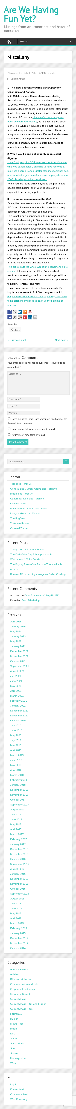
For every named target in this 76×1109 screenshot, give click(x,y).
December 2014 (19, 938)
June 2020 (16, 730)
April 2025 (16, 621)
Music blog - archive (21, 493)
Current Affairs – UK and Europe (28, 1003)
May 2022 (15, 641)
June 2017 (16, 819)
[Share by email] (35, 317)
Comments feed (19, 1094)
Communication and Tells (24, 984)
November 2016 (19, 854)
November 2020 (19, 715)
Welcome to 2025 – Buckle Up (27, 559)
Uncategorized (18, 1058)
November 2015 (19, 883)
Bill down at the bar (21, 979)
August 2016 (17, 868)
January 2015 (18, 933)
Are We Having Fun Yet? (31, 14)
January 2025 (18, 626)
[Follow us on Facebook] (9, 312)
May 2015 (15, 913)
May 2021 (15, 685)
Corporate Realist (20, 994)
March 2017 (17, 834)
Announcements (19, 969)
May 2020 (15, 735)
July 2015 (15, 903)
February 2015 (18, 928)
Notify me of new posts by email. (28, 435)
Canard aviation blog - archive (27, 498)
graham (14, 73)
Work (13, 1063)
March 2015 (17, 923)
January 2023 (18, 636)
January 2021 (18, 705)
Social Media (17, 1043)
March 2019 (17, 755)
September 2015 (19, 893)
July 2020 (15, 725)
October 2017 (18, 799)
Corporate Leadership (22, 989)
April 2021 (16, 690)
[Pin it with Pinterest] (25, 317)
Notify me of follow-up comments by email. (33, 429)
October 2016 (18, 859)
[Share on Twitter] (15, 317)
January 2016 (18, 873)
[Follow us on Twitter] (15, 312)
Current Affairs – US (21, 1008)
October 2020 (18, 720)
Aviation (14, 974)
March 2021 (17, 695)
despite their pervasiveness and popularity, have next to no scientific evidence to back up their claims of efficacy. (37, 300)
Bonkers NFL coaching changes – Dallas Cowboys (38, 574)
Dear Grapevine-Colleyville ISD (41, 595)
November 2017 (19, 794)
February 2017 (18, 839)
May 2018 (15, 765)
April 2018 (16, 770)
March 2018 (17, 774)
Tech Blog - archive (21, 483)
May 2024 (15, 631)
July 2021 (15, 676)
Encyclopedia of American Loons (28, 508)
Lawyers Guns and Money (25, 513)
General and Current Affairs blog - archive (33, 488)
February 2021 (18, 700)
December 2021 (19, 651)
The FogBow (17, 518)
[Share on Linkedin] (30, 317)
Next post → (62, 340)
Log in (13, 1084)
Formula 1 (16, 1013)
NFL (12, 1033)
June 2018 (16, 760)
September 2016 (19, 864)
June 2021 (16, 680)
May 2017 (15, 824)
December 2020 (19, 710)
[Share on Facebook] (9, 317)
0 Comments (48, 73)
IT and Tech (17, 1023)
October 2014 (18, 948)
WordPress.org (18, 1099)
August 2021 (17, 671)
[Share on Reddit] (20, 317)
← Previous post (16, 340)
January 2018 (18, 784)
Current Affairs (18, 79)
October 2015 (18, 888)
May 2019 (15, 745)
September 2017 (19, 804)
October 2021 (18, 661)
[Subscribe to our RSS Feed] (25, 312)
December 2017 (19, 789)
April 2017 (16, 829)
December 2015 (19, 878)
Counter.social (18, 503)
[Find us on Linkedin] (20, 312)
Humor (14, 1018)
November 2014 (19, 943)
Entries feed (17, 1089)
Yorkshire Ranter (19, 523)
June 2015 (16, 908)
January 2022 (18, 646)
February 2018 (18, 779)
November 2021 (19, 656)
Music (13, 1028)
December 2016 (19, 849)
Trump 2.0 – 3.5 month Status (27, 549)
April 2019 (16, 750)
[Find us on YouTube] (30, 312)
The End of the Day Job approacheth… (32, 554)
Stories (14, 1053)
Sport (13, 1048)
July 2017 (15, 814)
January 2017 (18, 844)
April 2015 (16, 918)
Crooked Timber (19, 528)
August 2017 (17, 809)
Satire (13, 1038)
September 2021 (19, 666)
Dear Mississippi (31, 600)
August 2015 (17, 898)
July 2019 (15, 740)
